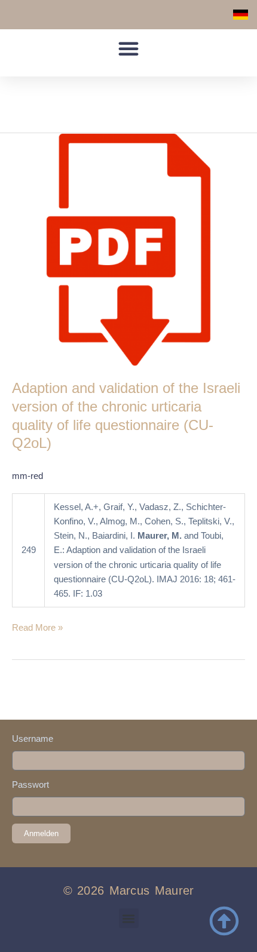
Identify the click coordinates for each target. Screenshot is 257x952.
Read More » (37, 626)
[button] (128, 48)
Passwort (30, 785)
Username (32, 739)
